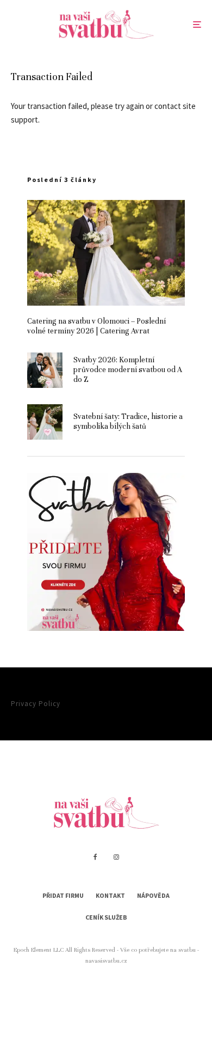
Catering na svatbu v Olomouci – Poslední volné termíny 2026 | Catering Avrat (96, 326)
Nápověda (153, 895)
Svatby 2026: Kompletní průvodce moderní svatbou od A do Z (127, 369)
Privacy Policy (35, 703)
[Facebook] (95, 857)
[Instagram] (116, 857)
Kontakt (110, 895)
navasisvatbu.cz (106, 960)
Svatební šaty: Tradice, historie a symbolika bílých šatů (128, 421)
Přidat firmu (63, 895)
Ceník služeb (106, 917)
